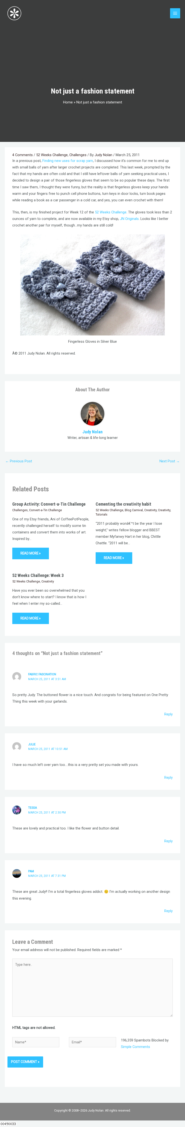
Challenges (77, 155)
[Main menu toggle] (175, 13)
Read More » (30, 553)
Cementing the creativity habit (123, 504)
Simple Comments (135, 1047)
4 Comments (22, 155)
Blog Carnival (134, 510)
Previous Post (18, 461)
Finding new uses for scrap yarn (67, 161)
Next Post (169, 461)
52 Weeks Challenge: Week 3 (38, 575)
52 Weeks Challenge (52, 155)
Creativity (150, 510)
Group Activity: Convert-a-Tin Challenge (49, 504)
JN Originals (129, 219)
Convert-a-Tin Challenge (45, 510)
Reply (168, 714)
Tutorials (101, 514)
